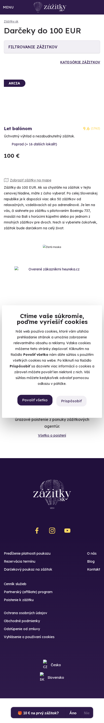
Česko (56, 665)
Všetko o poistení (52, 435)
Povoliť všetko (35, 400)
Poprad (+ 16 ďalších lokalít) (34, 144)
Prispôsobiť (71, 401)
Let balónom (18, 128)
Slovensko (56, 677)
